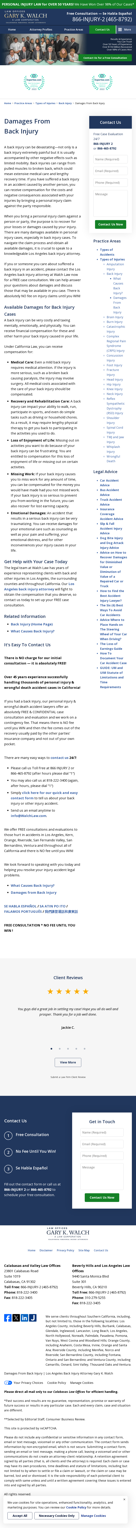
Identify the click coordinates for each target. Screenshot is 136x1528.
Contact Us (102, 29)
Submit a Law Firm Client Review (68, 1077)
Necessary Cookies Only (56, 1516)
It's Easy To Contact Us (27, 645)
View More (68, 1062)
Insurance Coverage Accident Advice (111, 514)
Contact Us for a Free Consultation (105, 57)
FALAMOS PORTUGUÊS (23, 911)
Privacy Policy (65, 1250)
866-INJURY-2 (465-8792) (102, 19)
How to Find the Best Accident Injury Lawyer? (112, 596)
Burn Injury (115, 322)
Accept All (20, 1516)
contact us (59, 757)
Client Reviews (68, 978)
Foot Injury (114, 365)
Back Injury (65, 103)
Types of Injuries (45, 103)
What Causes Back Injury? (33, 631)
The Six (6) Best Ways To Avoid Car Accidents (111, 610)
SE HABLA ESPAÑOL (20, 906)
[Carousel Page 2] (60, 1049)
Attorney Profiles (41, 29)
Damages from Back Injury (33, 892)
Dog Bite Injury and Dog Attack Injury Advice (112, 543)
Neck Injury (115, 394)
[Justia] (32, 1318)
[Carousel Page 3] (68, 1049)
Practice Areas (73, 29)
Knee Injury (115, 389)
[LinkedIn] (24, 1318)
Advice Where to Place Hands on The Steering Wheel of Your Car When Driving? (113, 629)
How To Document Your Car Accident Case (113, 658)
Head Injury (115, 379)
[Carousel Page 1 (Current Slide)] (51, 1049)
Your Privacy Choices (28, 1383)
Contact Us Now (110, 224)
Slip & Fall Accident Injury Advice (111, 528)
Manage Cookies (81, 1383)
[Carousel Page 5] (84, 1049)
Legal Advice (105, 471)
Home (12, 29)
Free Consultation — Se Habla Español (99, 13)
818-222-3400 (27, 1292)
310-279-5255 (95, 1297)
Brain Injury (115, 317)
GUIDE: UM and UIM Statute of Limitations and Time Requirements (112, 677)
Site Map (84, 1250)
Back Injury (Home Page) (32, 624)
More (127, 29)
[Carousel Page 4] (76, 1049)
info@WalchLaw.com (28, 815)
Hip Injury (114, 384)
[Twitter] (16, 1318)
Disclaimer (46, 1250)
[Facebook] (8, 1318)
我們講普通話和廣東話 (61, 911)
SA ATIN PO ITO (53, 906)
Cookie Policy (56, 1383)
